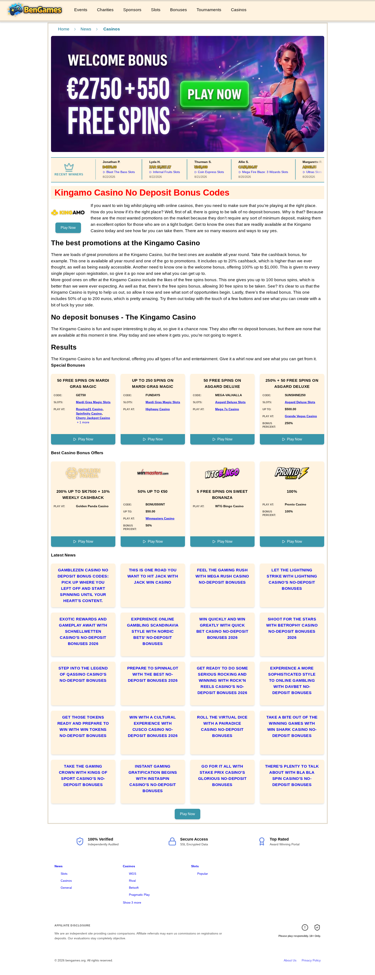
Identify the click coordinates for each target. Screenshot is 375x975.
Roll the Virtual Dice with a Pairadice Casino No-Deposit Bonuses (222, 726)
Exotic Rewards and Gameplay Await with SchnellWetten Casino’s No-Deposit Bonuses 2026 (83, 631)
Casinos (238, 9)
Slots (155, 9)
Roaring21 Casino (89, 409)
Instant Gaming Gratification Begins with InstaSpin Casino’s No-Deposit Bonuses (153, 778)
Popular (202, 873)
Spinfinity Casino (89, 413)
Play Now (68, 228)
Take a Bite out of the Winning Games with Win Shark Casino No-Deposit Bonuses (292, 726)
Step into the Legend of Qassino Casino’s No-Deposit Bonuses (83, 674)
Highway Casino (158, 409)
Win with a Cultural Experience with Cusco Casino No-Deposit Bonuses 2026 (153, 726)
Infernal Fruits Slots (159, 172)
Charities (105, 9)
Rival (132, 880)
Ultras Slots (307, 172)
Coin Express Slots (204, 172)
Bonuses (178, 9)
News (86, 29)
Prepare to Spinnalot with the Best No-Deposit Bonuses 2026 (152, 674)
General (66, 887)
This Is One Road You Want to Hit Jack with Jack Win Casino (152, 576)
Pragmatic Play (139, 894)
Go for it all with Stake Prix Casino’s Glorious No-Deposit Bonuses (222, 775)
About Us (290, 960)
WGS (132, 873)
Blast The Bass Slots (114, 172)
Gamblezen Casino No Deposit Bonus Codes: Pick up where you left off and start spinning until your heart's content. (83, 585)
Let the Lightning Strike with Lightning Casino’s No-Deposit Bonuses (292, 579)
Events (80, 9)
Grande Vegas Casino (301, 416)
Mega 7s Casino (227, 409)
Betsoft (134, 887)
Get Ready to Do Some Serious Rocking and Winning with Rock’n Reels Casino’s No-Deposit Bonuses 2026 (222, 680)
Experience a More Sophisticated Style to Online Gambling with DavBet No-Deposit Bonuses (292, 680)
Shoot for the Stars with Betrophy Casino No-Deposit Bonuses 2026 (292, 628)
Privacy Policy (311, 960)
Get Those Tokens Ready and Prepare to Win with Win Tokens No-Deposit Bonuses (83, 726)
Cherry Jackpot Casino (93, 418)
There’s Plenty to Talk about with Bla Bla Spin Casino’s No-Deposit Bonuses (292, 775)
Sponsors (132, 9)
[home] (36, 17)
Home (63, 29)
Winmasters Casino (160, 518)
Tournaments (209, 9)
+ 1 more (83, 422)
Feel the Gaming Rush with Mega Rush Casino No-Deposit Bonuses (222, 576)
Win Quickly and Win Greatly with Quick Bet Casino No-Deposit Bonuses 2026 (222, 628)
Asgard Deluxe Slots (230, 402)
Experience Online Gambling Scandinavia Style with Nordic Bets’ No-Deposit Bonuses (153, 631)
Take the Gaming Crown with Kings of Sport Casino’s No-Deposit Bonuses (83, 775)
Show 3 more (132, 902)
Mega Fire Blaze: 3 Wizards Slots (258, 172)
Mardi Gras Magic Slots (93, 402)
